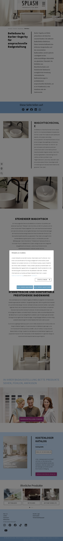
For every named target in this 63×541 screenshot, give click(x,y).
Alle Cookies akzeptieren (42, 287)
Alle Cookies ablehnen (24, 287)
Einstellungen (42, 279)
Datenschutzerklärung (17, 275)
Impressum (34, 275)
